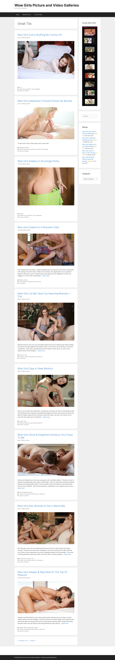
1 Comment (22, 283)
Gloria (20, 492)
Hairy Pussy (22, 89)
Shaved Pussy (33, 149)
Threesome (40, 560)
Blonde (21, 149)
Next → (33, 640)
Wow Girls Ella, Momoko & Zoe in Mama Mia (41, 505)
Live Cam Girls (38, 14)
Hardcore (26, 149)
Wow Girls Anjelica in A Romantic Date (38, 227)
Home (17, 14)
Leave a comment (24, 90)
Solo (33, 89)
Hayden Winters (23, 627)
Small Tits (28, 89)
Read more (45, 276)
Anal (20, 281)
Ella (20, 558)
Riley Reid (30, 627)
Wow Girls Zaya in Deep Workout (35, 368)
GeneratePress (52, 657)
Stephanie (22, 147)
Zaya (25, 421)
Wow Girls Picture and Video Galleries (46, 5)
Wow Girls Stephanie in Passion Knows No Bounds (45, 100)
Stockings (45, 149)
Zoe (20, 87)
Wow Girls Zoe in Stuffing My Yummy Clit (40, 34)
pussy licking (33, 423)
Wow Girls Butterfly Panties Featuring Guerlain (88, 159)
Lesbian (26, 356)
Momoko (21, 355)
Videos (27, 147)
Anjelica (21, 213)
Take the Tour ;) (26, 14)
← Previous (21, 640)
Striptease (37, 89)
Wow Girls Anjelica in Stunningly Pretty (38, 161)
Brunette (21, 356)
